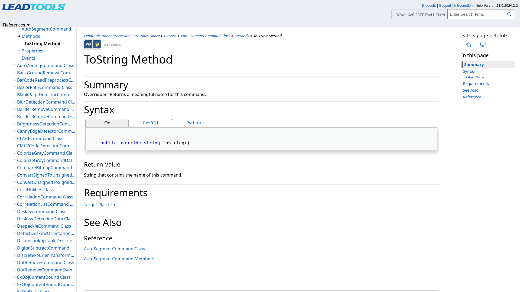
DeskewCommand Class (41, 211)
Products (429, 5)
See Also (471, 90)
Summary (474, 64)
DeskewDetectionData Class (46, 219)
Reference (472, 96)
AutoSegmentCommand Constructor (49, 29)
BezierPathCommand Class (44, 87)
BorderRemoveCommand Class (46, 109)
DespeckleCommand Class (44, 226)
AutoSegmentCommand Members (119, 259)
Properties (32, 51)
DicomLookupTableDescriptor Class (46, 241)
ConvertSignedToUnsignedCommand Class (46, 175)
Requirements (476, 83)
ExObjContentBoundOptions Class (46, 284)
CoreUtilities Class (35, 190)
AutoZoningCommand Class (45, 65)
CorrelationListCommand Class (46, 204)
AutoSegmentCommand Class (205, 35)
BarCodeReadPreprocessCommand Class (46, 80)
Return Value (475, 77)
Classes (170, 35)
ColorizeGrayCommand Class (46, 153)
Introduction (463, 5)
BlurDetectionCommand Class (46, 102)
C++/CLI (150, 123)
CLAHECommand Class (40, 138)
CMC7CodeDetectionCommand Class (46, 146)
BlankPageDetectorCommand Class (46, 95)
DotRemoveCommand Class (45, 263)
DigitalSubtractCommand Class (46, 248)
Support (445, 5)
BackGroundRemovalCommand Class (46, 73)
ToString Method (42, 44)
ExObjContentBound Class (44, 277)
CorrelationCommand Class (45, 197)
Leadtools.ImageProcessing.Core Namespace (122, 35)
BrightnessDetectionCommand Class (46, 124)
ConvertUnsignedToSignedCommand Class (46, 182)
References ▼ (17, 24)
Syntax (469, 71)
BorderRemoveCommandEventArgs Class (46, 117)
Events (28, 58)
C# (107, 123)
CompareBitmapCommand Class (46, 168)
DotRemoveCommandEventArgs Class (46, 270)
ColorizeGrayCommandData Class (46, 160)
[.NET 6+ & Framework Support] (88, 44)
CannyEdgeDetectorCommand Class (46, 131)
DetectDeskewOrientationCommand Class (46, 233)
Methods (242, 35)
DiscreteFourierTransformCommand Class (46, 255)
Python (193, 123)
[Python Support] (97, 44)
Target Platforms (101, 205)
